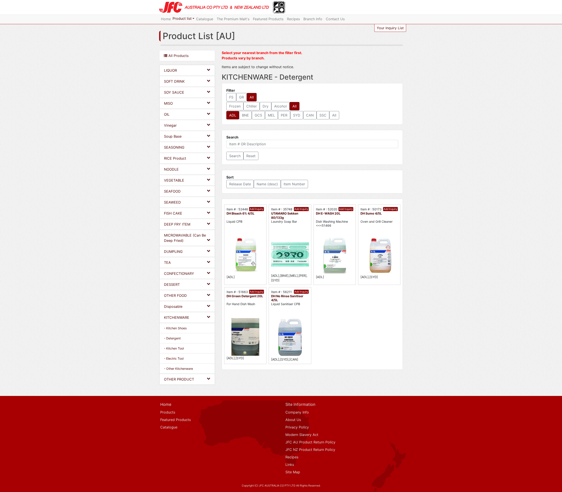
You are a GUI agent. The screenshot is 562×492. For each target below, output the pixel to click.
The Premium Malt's (233, 19)
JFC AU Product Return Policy (310, 442)
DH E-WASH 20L (328, 213)
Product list (182, 18)
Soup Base (173, 136)
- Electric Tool (174, 358)
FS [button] (231, 97)
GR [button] (241, 97)
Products (167, 412)
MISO (168, 103)
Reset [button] (251, 156)
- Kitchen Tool (174, 348)
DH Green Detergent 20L (245, 296)
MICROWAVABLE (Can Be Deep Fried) (185, 238)
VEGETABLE (174, 180)
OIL (166, 114)
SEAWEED (172, 202)
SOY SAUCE (174, 92)
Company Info (297, 412)
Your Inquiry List (390, 28)
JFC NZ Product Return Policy (310, 449)
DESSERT (172, 284)
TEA (167, 262)
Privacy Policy (297, 427)
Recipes (293, 19)
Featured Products (268, 19)
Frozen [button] (235, 106)
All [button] (252, 97)
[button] (234, 156)
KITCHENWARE (176, 317)
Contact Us (335, 19)
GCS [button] (258, 115)
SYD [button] (296, 115)
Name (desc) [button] (267, 184)
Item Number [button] (294, 184)
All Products (178, 55)
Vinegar (170, 125)
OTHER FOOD (175, 295)
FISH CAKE (173, 213)
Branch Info (312, 19)
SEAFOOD (172, 191)
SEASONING (174, 147)
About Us (293, 419)
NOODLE (171, 169)
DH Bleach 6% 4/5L (240, 213)
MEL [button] (271, 115)
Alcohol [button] (280, 106)
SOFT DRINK (174, 81)
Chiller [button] (251, 106)
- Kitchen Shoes (175, 328)
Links (289, 464)
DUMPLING (173, 251)
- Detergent (172, 338)
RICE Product (175, 158)
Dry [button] (265, 106)
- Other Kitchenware (178, 368)
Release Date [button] (240, 184)
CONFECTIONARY (179, 273)
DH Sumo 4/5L (371, 213)
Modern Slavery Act (301, 434)
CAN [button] (310, 115)
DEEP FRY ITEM (177, 224)
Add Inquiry (256, 209)
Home (166, 19)
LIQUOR (170, 70)
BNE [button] (245, 115)
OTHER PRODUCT (179, 379)
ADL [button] (232, 115)
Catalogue (204, 19)
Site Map (292, 472)
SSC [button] (322, 115)
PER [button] (284, 115)
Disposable (173, 306)
